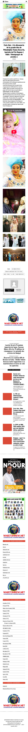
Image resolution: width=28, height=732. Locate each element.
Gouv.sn (4, 547)
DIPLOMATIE (5, 628)
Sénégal (4, 669)
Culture (4, 618)
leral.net (4, 557)
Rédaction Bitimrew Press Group (9, 689)
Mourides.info (5, 544)
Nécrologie (5, 651)
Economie (4, 631)
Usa (3, 677)
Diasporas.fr (5, 570)
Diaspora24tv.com (6, 552)
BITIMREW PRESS (16, 269)
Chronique (5, 616)
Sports (4, 674)
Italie (4, 646)
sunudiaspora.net (6, 554)
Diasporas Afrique (6, 621)
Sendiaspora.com (6, 567)
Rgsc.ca (4, 575)
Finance (4, 638)
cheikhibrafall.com (6, 560)
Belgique (4, 611)
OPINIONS (5, 656)
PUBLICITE (5, 664)
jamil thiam (7, 274)
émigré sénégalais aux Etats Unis (13, 271)
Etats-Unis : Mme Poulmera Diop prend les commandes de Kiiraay (19, 411)
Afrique (4, 605)
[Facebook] (26, 1)
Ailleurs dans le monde (7, 608)
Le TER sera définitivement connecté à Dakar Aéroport (18, 396)
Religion (4, 666)
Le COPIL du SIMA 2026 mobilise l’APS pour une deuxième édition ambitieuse (18, 427)
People (4, 659)
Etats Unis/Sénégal (6, 636)
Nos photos (5, 654)
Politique (4, 661)
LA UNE (4, 648)
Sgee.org (4, 565)
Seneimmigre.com (6, 572)
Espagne (4, 633)
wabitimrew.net (20, 274)
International (5, 643)
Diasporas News (6, 625)
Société (4, 672)
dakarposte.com (6, 549)
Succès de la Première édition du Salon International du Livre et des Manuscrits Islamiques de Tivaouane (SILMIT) (18, 379)
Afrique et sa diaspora (8, 623)
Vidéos (4, 679)
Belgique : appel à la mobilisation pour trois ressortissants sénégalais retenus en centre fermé (19, 441)
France (4, 641)
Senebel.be (5, 562)
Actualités (5, 603)
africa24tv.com (6, 577)
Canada (4, 613)
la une (12, 274)
